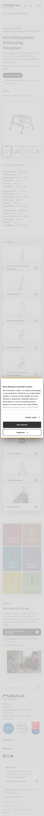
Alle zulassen (22, 425)
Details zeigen (31, 417)
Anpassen (21, 432)
